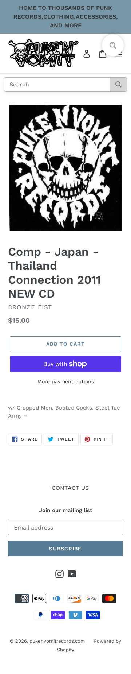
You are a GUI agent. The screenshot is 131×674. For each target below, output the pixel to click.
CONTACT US (70, 487)
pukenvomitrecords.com (57, 641)
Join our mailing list (65, 510)
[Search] (118, 84)
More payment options (65, 381)
